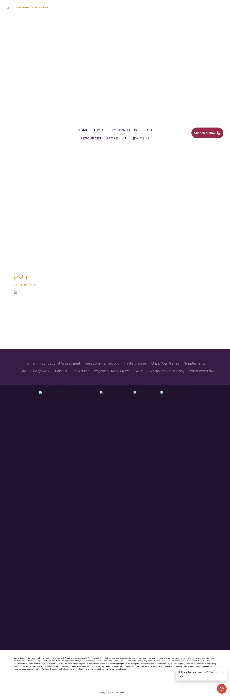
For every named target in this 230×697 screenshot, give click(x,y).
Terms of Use (80, 371)
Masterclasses (134, 363)
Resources (90, 138)
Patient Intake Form (201, 371)
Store (112, 138)
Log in (128, 693)
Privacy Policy (40, 371)
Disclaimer (60, 371)
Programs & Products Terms (111, 371)
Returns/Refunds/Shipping (166, 371)
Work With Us (123, 130)
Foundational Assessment (60, 363)
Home (83, 130)
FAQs (23, 371)
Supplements (194, 363)
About (99, 130)
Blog (147, 130)
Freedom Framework (102, 363)
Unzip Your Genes (165, 363)
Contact (139, 371)
